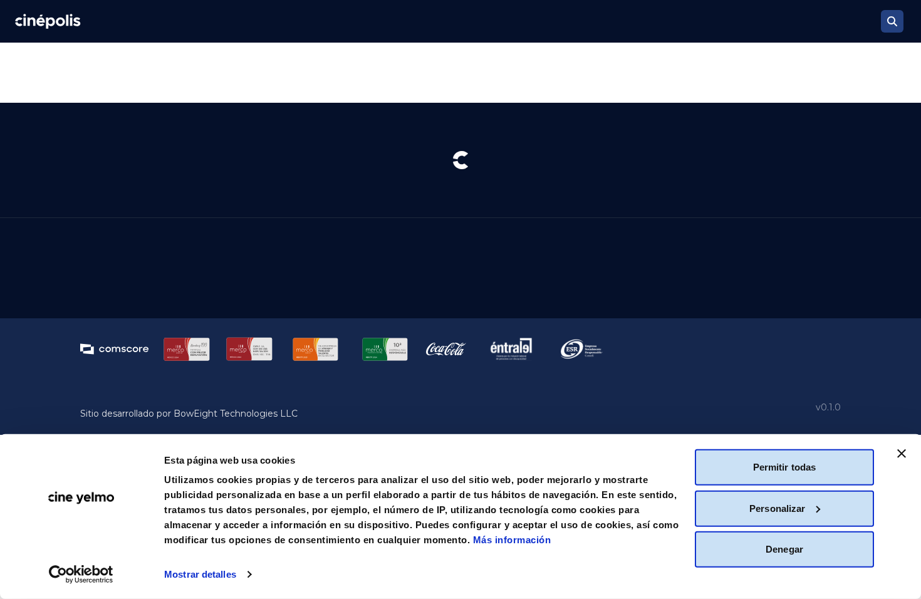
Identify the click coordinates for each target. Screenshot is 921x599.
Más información (512, 539)
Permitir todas (784, 467)
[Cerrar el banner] (901, 453)
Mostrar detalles (200, 574)
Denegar (784, 549)
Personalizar (777, 508)
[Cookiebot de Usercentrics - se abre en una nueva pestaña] (81, 574)
